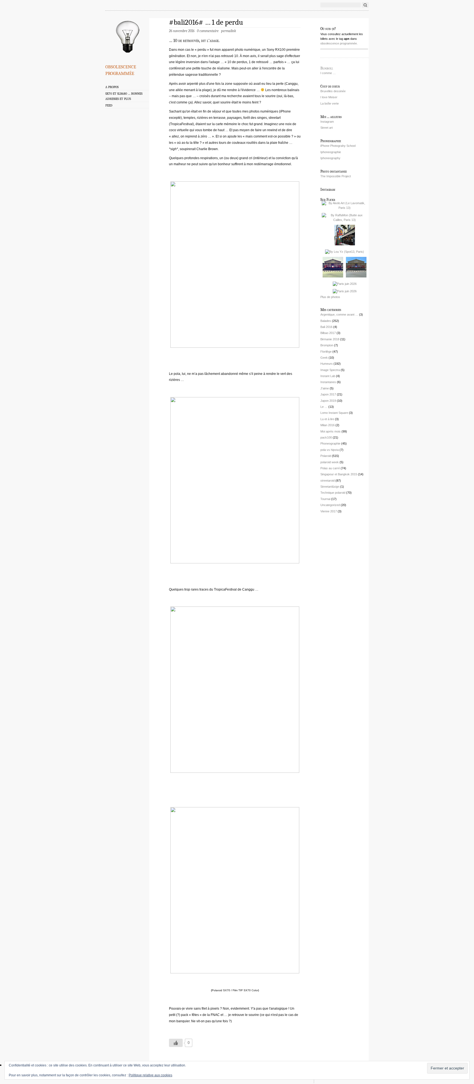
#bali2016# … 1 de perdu (206, 22)
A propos (112, 87)
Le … (324, 406)
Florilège (326, 351)
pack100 (326, 437)
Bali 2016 (326, 326)
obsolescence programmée (120, 69)
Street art (326, 127)
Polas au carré (330, 468)
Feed (108, 105)
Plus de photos (330, 297)
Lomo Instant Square (334, 412)
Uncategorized (330, 505)
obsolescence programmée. (339, 43)
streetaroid (327, 480)
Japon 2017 (328, 394)
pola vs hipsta (329, 449)
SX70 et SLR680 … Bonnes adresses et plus (123, 96)
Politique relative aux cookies (150, 1075)
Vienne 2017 (328, 511)
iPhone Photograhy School (338, 145)
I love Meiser (328, 97)
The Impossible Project (335, 176)
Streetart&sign (329, 486)
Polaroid (325, 455)
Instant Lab (327, 376)
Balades (325, 320)
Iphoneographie (330, 152)
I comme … (328, 73)
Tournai (325, 499)
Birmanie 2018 (329, 339)
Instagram (327, 121)
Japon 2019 (328, 400)
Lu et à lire (327, 419)
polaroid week (329, 462)
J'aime (324, 388)
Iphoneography (330, 158)
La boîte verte (329, 103)
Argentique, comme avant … (339, 314)
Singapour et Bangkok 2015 (338, 474)
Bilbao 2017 (328, 333)
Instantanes (328, 382)
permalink (228, 31)
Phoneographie (330, 443)
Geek (324, 357)
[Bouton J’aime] (176, 1043)
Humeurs (326, 363)
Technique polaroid (332, 492)
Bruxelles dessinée (333, 91)
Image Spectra (330, 370)
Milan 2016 (327, 425)
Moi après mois (330, 431)
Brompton (326, 345)
